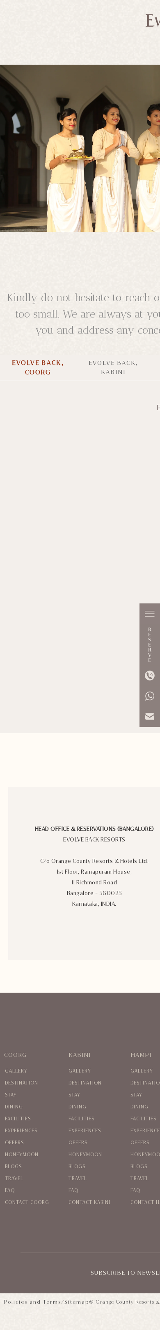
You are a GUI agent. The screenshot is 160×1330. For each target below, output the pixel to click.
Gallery (16, 1071)
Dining (14, 1107)
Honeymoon (22, 1155)
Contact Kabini (89, 1202)
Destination (21, 1083)
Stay (11, 1095)
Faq (10, 1190)
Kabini (80, 1055)
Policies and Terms (32, 1302)
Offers (14, 1143)
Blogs (13, 1167)
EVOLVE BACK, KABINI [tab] (113, 367)
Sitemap (76, 1302)
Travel (14, 1179)
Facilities (18, 1119)
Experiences (21, 1131)
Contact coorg (27, 1202)
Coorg (15, 1055)
